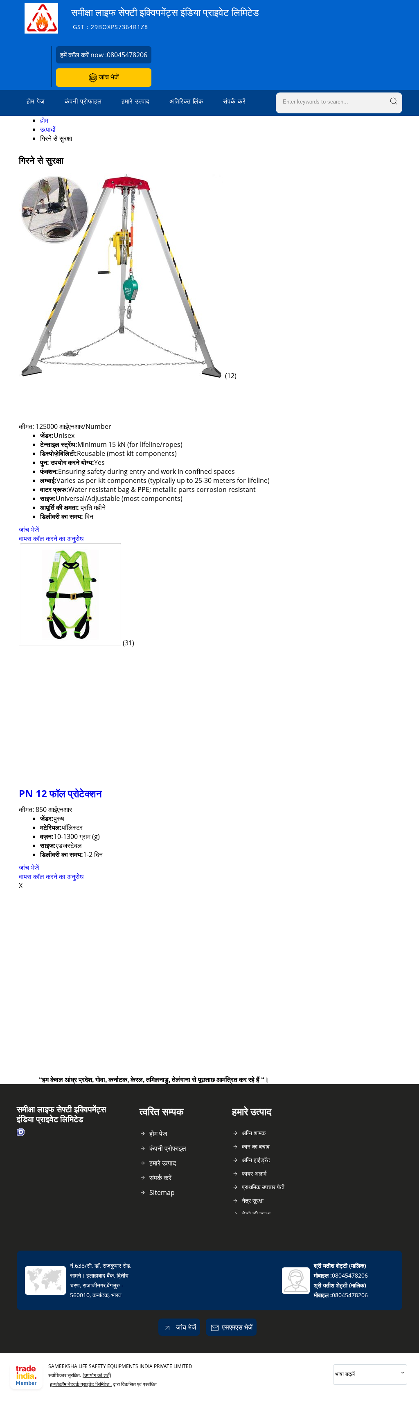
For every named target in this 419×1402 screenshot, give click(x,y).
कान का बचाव (256, 1146)
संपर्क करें (234, 101)
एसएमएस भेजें (237, 1327)
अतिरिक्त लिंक (186, 101)
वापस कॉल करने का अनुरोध (51, 538)
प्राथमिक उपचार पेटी (263, 1187)
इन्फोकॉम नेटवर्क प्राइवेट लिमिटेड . (81, 1384)
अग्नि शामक (254, 1133)
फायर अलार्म (254, 1173)
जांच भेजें (108, 76)
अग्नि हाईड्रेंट (256, 1160)
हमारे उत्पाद (136, 101)
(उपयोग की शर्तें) (97, 1375)
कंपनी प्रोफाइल (83, 101)
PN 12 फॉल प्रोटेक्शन (60, 793)
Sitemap (162, 1192)
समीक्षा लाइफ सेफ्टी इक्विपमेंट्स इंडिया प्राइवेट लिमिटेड (165, 18)
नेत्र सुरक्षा (253, 1200)
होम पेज (36, 101)
